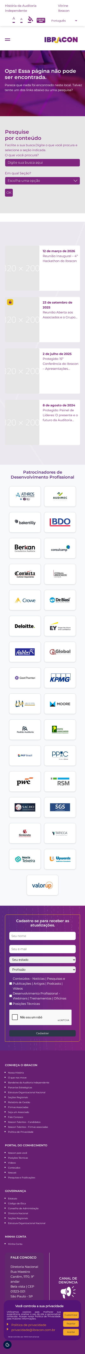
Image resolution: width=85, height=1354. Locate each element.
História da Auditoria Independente (21, 8)
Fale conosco (24, 1257)
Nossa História (16, 1072)
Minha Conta (15, 1244)
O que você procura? (22, 155)
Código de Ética (17, 1203)
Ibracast (12, 1172)
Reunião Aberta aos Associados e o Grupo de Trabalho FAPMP (59, 310)
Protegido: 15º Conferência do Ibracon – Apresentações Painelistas (60, 361)
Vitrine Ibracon (64, 8)
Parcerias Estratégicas (20, 1087)
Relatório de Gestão (19, 1102)
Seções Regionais (18, 1097)
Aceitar (71, 1332)
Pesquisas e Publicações (21, 1177)
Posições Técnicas (26, 1004)
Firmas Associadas (18, 1107)
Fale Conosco (15, 1117)
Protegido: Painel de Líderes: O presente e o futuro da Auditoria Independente (60, 413)
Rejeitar (71, 1323)
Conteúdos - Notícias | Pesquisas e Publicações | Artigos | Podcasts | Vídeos (39, 983)
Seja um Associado (18, 1112)
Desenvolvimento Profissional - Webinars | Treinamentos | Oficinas (39, 995)
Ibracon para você (17, 1152)
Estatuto (12, 1198)
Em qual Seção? (18, 173)
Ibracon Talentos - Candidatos (24, 1122)
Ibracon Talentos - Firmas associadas (28, 1127)
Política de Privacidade (20, 1131)
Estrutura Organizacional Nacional (26, 1092)
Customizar (71, 1314)
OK (8, 193)
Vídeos (12, 1162)
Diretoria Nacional (18, 1213)
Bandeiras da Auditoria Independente (28, 1082)
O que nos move (17, 1077)
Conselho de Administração (23, 1208)
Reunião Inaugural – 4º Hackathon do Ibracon (60, 256)
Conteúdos (14, 1167)
